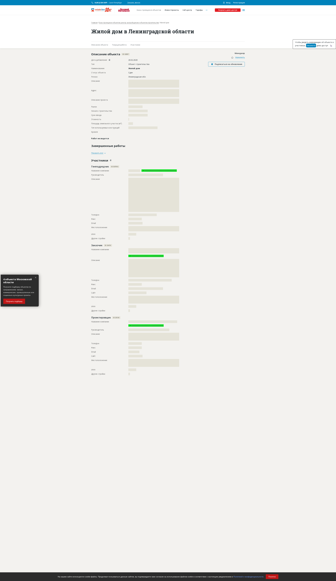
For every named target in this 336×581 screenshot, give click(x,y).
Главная (94, 23)
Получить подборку (14, 301)
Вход (228, 2)
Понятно (272, 577)
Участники (135, 45)
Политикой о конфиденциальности (248, 577)
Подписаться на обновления (228, 64)
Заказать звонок (133, 2)
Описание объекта (99, 45)
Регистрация (239, 2)
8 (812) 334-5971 (101, 2)
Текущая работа (119, 45)
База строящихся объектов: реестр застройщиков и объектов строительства (129, 23)
